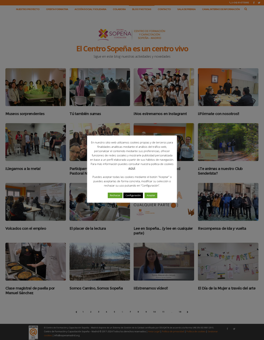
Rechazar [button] (115, 195)
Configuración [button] (133, 195)
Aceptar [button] (151, 195)
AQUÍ (131, 168)
